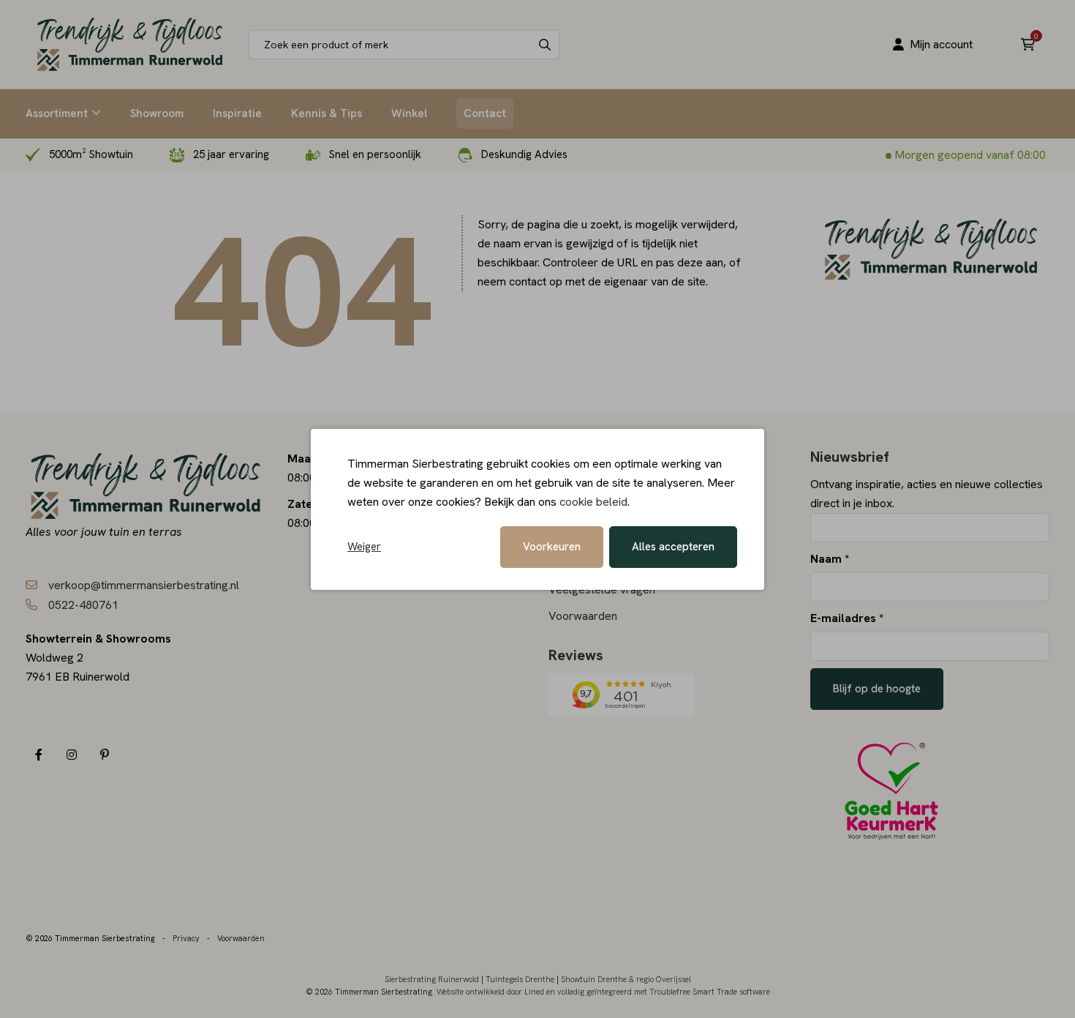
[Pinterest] (104, 755)
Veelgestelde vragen (601, 589)
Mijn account (941, 44)
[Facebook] (38, 755)
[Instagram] (71, 755)
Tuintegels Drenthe (520, 979)
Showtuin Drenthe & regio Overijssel (626, 979)
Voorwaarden (582, 616)
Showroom (157, 113)
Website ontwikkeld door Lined (490, 992)
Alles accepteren (673, 546)
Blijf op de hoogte (877, 688)
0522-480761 (83, 605)
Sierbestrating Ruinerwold (432, 979)
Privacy (186, 938)
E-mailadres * (846, 618)
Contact (485, 113)
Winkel (409, 113)
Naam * (829, 558)
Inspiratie (237, 113)
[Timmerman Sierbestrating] (130, 44)
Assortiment (57, 113)
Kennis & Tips (326, 113)
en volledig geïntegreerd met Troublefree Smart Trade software (658, 992)
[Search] (544, 44)
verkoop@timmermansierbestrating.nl (143, 585)
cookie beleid (593, 501)
